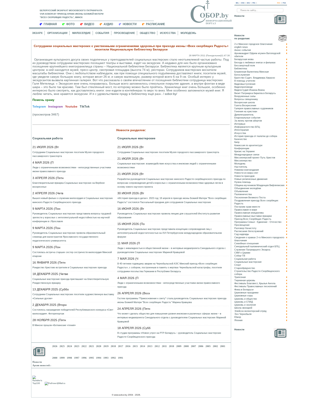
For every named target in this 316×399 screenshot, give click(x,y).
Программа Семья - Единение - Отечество (257, 222)
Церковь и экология (245, 304)
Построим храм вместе (247, 206)
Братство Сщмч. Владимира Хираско (254, 77)
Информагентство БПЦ (247, 127)
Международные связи (246, 154)
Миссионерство (243, 160)
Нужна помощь (242, 182)
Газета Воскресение (245, 105)
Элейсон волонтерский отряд (250, 311)
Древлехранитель (244, 114)
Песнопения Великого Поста (249, 197)
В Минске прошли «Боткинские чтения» (54, 325)
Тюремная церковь (244, 280)
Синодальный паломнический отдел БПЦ (256, 246)
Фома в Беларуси (243, 289)
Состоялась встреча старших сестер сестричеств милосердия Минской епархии (72, 254)
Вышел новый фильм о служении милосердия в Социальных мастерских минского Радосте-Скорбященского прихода (72, 200)
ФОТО (70, 24)
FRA (253, 3)
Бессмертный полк (244, 65)
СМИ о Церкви (242, 252)
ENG (242, 3)
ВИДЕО (89, 24)
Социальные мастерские (136, 138)
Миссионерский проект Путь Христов (254, 157)
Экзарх (37, 33)
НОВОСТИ (130, 24)
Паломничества (243, 194)
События (102, 33)
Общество (147, 33)
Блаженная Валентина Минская (251, 71)
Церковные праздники (246, 292)
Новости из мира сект (246, 172)
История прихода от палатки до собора (255, 136)
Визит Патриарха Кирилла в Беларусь (255, 93)
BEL (237, 3)
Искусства (168, 33)
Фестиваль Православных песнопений (255, 286)
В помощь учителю (244, 80)
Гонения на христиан (245, 111)
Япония (238, 320)
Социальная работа (47, 138)
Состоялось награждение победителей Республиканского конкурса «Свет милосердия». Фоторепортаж (72, 311)
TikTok (85, 106)
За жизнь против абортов (248, 120)
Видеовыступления (244, 84)
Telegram (39, 106)
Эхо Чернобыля (243, 314)
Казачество (240, 139)
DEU (248, 3)
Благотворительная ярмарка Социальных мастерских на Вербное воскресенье (68, 185)
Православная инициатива (249, 212)
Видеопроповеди (243, 87)
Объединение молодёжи (247, 188)
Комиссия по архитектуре (248, 145)
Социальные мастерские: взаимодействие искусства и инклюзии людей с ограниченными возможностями (166, 165)
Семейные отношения (246, 243)
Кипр (236, 142)
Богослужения (242, 74)
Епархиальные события (247, 117)
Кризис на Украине (244, 151)
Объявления (241, 191)
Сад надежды (241, 234)
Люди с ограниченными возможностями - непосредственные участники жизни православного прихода (71, 169)
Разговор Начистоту (245, 228)
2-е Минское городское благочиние (253, 44)
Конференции (241, 148)
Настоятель (240, 166)
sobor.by (170, 94)
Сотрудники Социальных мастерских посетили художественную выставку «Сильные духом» (73, 296)
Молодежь (188, 33)
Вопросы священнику (246, 99)
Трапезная (240, 277)
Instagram (55, 106)
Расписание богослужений (248, 231)
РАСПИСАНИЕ (155, 24)
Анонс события (242, 50)
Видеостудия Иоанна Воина (249, 90)
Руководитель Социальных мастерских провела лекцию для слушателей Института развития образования (168, 215)
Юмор (237, 317)
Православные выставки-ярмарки (253, 216)
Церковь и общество (245, 298)
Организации (57, 33)
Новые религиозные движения (250, 179)
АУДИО (108, 24)
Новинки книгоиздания (246, 169)
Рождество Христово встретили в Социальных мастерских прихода (69, 267)
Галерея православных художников (253, 108)
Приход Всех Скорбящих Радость (252, 219)
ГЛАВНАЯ (50, 24)
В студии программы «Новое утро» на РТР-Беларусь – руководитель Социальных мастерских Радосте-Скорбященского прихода (169, 335)
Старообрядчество (244, 268)
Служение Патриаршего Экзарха (252, 249)
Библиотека (240, 68)
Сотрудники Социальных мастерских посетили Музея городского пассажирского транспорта (68, 154)
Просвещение (124, 33)
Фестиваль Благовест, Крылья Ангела (254, 283)
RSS (278, 3)
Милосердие (81, 33)
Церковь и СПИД (243, 301)
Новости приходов (244, 176)
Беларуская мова (243, 59)
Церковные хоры (243, 295)
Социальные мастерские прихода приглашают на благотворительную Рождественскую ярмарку (70, 281)
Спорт (237, 265)
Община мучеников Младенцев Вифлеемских (259, 185)
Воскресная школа (244, 102)
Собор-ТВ (239, 255)
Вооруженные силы (245, 96)
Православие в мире (245, 209)
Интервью (239, 124)
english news (241, 47)
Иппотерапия (241, 130)
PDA (284, 3)
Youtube (71, 106)
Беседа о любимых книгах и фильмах (255, 62)
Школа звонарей (243, 307)
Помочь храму (43, 100)
